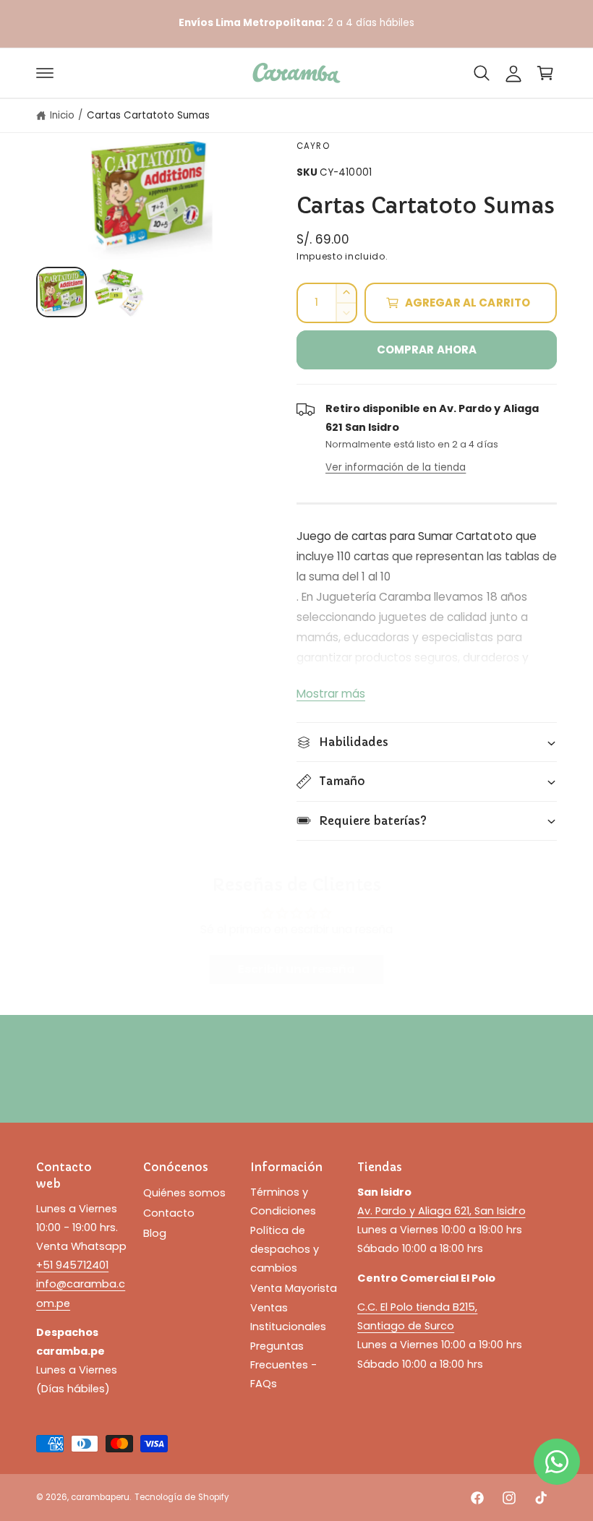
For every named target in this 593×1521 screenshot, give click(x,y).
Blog (154, 1233)
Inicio (62, 115)
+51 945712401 (72, 1265)
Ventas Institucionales (288, 1317)
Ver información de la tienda (395, 467)
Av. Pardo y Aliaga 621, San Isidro (441, 1211)
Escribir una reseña (296, 969)
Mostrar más (330, 693)
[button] (45, 73)
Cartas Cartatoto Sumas (148, 115)
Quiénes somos (184, 1193)
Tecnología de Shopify (181, 1497)
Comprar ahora (427, 349)
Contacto (169, 1213)
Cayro (313, 146)
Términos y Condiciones (283, 1201)
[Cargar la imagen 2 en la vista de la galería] (119, 292)
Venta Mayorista (293, 1288)
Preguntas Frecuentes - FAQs (283, 1365)
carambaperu (100, 1497)
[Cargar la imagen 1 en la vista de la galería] (61, 292)
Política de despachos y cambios (284, 1249)
